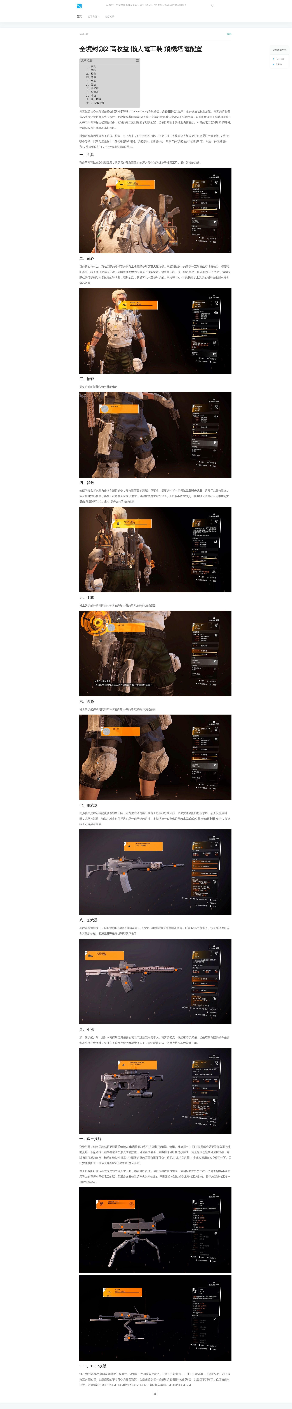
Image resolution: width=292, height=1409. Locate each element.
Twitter (279, 64)
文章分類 (92, 16)
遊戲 (229, 34)
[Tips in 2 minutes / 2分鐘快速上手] (79, 6)
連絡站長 (110, 16)
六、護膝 (91, 84)
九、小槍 (91, 95)
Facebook (280, 59)
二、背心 (91, 70)
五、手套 (91, 81)
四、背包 (91, 77)
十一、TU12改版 (95, 103)
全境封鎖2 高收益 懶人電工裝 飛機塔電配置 (141, 49)
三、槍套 (91, 73)
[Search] (213, 5)
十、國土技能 (93, 99)
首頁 (79, 16)
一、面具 (91, 66)
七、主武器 (92, 88)
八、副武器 (92, 92)
